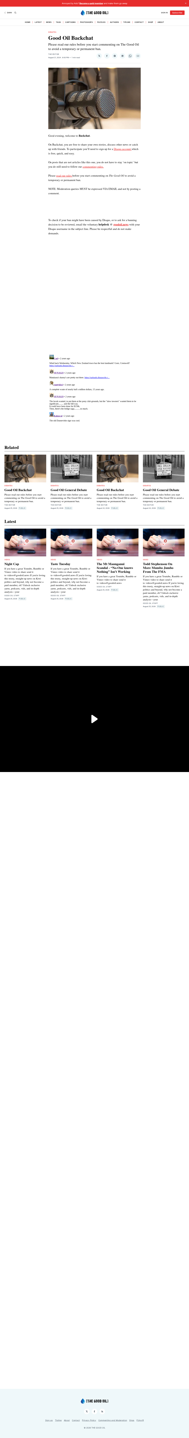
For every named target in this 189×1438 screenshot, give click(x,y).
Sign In (164, 13)
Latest (38, 22)
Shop (150, 22)
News (48, 22)
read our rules (64, 175)
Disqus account (123, 149)
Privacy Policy (89, 1420)
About (161, 22)
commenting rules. (93, 166)
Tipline (126, 22)
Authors (114, 22)
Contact (139, 22)
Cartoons (70, 22)
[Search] (15, 13)
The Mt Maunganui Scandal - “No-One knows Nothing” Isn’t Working (115, 567)
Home (27, 22)
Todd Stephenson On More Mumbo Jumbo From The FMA (158, 567)
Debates (52, 32)
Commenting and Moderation (112, 1420)
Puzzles (101, 22)
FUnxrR (140, 1420)
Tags (58, 22)
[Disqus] (94, 314)
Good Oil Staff (11, 595)
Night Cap (11, 563)
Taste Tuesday (60, 563)
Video (7, 560)
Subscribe (177, 12)
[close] (185, 3)
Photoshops (86, 22)
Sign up (49, 1420)
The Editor (53, 54)
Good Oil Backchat (18, 489)
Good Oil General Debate (69, 489)
